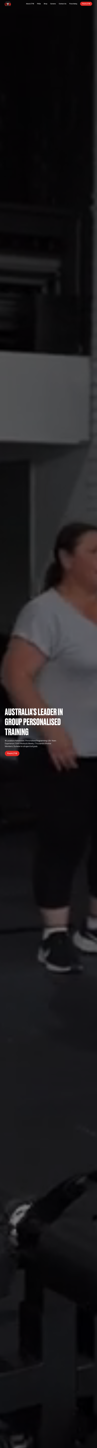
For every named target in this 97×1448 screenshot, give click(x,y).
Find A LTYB (86, 4)
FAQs (39, 4)
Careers (53, 4)
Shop (45, 4)
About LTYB (30, 4)
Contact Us (62, 4)
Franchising (73, 4)
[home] (8, 4)
